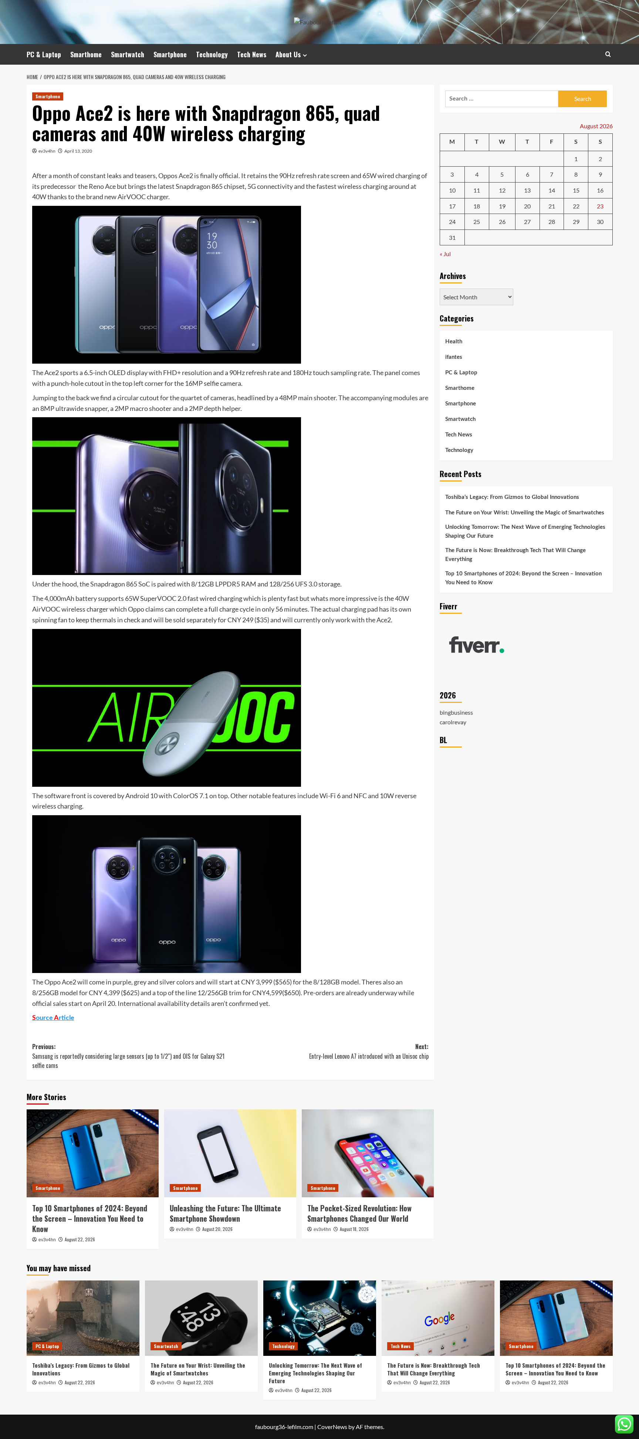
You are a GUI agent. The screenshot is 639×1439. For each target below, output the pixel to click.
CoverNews (332, 1426)
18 (476, 206)
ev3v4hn (46, 151)
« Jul (445, 254)
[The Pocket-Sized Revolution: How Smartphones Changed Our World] (368, 1153)
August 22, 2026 (80, 1239)
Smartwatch (127, 54)
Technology (212, 54)
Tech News (251, 54)
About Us (288, 54)
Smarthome (86, 54)
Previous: (128, 1056)
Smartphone (170, 54)
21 (551, 206)
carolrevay (453, 722)
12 (502, 190)
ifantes (453, 357)
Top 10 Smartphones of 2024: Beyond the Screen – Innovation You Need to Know (89, 1218)
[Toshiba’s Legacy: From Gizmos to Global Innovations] (83, 1317)
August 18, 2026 (354, 1229)
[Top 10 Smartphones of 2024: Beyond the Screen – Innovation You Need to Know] (93, 1153)
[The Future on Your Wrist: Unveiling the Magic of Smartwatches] (201, 1317)
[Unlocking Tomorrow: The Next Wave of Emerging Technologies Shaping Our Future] (319, 1317)
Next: (369, 1051)
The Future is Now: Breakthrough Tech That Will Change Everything (515, 555)
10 (452, 190)
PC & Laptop (44, 54)
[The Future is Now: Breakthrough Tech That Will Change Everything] (438, 1317)
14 (551, 190)
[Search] (608, 54)
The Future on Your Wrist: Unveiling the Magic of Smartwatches (524, 513)
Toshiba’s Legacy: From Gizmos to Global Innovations (512, 497)
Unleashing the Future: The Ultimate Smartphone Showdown (225, 1213)
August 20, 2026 (217, 1229)
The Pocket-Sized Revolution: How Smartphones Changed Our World (359, 1213)
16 (600, 190)
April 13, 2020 (78, 151)
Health (453, 342)
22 (576, 206)
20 (527, 206)
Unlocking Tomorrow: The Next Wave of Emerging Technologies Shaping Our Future (525, 532)
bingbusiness (456, 712)
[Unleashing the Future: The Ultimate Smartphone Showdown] (230, 1153)
